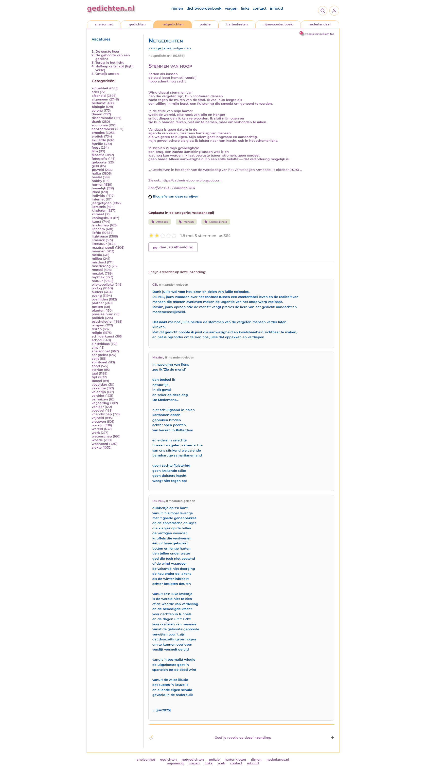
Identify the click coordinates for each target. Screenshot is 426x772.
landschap (100, 225)
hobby (97, 181)
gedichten (137, 24)
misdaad (99, 262)
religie (97, 333)
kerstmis (99, 207)
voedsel (98, 410)
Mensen (189, 221)
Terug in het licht (109, 62)
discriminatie (102, 118)
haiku (96, 173)
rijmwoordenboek (278, 24)
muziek (98, 273)
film (95, 151)
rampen (98, 325)
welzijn (98, 425)
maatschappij (103, 247)
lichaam (98, 229)
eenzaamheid (103, 129)
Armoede (162, 221)
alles (167, 48)
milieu (97, 258)
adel (95, 92)
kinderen (99, 210)
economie (100, 125)
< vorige (154, 48)
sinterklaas (101, 344)
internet (98, 199)
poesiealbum (102, 314)
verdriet (98, 395)
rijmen (177, 8)
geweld (98, 170)
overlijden (100, 299)
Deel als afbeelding (177, 247)
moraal (97, 270)
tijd (94, 377)
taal (95, 373)
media (97, 255)
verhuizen (100, 399)
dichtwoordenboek (204, 8)
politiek (98, 318)
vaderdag (99, 384)
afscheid (99, 96)
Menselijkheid (218, 221)
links (245, 8)
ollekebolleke (103, 284)
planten (98, 310)
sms (95, 347)
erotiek (97, 136)
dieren (97, 114)
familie (97, 144)
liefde (96, 233)
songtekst (100, 355)
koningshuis (102, 218)
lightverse (100, 236)
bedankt (99, 103)
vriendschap (102, 414)
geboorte (99, 162)
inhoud (276, 8)
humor (97, 184)
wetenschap (102, 436)
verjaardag (100, 403)
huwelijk (99, 188)
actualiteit (100, 88)
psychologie (101, 321)
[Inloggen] (334, 11)
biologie (98, 107)
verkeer (98, 407)
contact (259, 8)
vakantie (99, 388)
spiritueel (99, 362)
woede (97, 440)
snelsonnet (104, 24)
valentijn (99, 392)
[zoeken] (322, 10)
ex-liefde (99, 140)
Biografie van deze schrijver (175, 196)
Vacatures (101, 39)
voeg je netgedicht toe (319, 34)
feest (96, 147)
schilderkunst (103, 336)
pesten (97, 307)
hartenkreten (237, 24)
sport (96, 366)
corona (97, 110)
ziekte (97, 447)
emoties (98, 133)
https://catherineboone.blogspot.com (191, 180)
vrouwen (99, 421)
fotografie (99, 158)
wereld (97, 429)
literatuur (99, 244)
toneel (97, 381)
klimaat (98, 214)
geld (95, 166)
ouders (97, 292)
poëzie (205, 24)
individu (98, 196)
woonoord (100, 444)
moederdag (101, 266)
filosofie (98, 155)
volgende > (182, 48)
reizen (97, 329)
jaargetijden (102, 203)
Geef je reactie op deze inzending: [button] (243, 737)
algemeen (100, 99)
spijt (95, 358)
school (97, 340)
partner (98, 303)
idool (96, 192)
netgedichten (172, 24)
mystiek (98, 277)
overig (97, 295)
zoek (221, 763)
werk (96, 433)
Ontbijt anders (107, 74)
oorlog (97, 288)
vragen (231, 8)
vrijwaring (175, 763)
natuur (97, 281)
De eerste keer (107, 51)
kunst (96, 221)
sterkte (97, 370)
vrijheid (98, 418)
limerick (98, 240)
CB (166, 188)
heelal (97, 177)
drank (96, 121)
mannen (99, 251)
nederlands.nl (320, 24)
